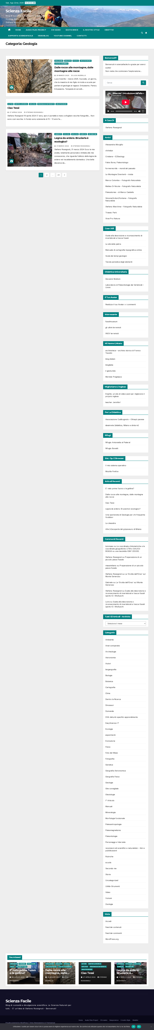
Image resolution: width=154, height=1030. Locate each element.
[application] (125, 102)
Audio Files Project (36, 30)
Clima (107, 693)
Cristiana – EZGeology (114, 156)
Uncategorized (85, 60)
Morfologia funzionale (115, 818)
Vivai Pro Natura (112, 218)
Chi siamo (56, 30)
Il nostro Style (91, 30)
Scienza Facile (18, 11)
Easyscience (72, 30)
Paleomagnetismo (113, 830)
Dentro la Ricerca (21, 104)
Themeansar (50, 1023)
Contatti (82, 36)
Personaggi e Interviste (46, 104)
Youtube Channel (63, 36)
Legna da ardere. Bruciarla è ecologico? (122, 509)
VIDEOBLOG (43, 36)
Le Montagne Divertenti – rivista (119, 174)
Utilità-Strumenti (61, 63)
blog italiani (110, 359)
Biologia (108, 675)
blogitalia (109, 365)
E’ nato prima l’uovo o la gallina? (119, 488)
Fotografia (109, 759)
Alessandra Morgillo (114, 144)
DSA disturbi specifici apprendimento (121, 717)
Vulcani (108, 898)
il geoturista (110, 371)
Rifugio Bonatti (111, 448)
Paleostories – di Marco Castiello (119, 192)
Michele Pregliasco (113, 377)
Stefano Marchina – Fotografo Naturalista (123, 206)
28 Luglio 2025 (18, 977)
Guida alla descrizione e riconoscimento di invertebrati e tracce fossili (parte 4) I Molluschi (125, 593)
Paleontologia (111, 836)
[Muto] (139, 111)
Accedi (108, 921)
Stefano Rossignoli (34, 112)
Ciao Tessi (13, 107)
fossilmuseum (111, 321)
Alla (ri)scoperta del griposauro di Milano (123, 529)
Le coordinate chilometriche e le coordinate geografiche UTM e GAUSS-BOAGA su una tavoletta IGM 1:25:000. (125, 548)
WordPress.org (112, 939)
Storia (108, 874)
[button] (142, 33)
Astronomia (110, 657)
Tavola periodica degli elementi (118, 262)
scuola (75, 60)
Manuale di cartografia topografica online (123, 250)
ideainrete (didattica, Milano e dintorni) (122, 425)
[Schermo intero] (143, 111)
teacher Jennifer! (113, 402)
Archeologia (110, 651)
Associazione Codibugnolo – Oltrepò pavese (124, 419)
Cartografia (110, 687)
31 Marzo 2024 (62, 146)
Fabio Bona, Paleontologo (116, 162)
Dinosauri (109, 705)
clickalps (109, 150)
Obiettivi (109, 30)
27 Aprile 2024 (16, 112)
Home (18, 30)
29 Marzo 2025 (63, 75)
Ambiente (58, 134)
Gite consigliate (111, 788)
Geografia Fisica (112, 777)
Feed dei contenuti (113, 927)
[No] (151, 1027)
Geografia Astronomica (115, 771)
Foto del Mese (111, 753)
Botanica (109, 681)
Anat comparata (112, 646)
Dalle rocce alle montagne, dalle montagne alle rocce (59, 973)
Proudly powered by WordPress (17, 1023)
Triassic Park (111, 212)
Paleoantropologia (113, 824)
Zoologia (109, 904)
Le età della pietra (113, 244)
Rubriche (83, 134)
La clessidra (110, 523)
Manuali (108, 806)
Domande (109, 711)
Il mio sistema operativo (115, 465)
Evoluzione (59, 60)
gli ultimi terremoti (113, 327)
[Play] (108, 111)
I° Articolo (109, 800)
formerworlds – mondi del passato (120, 168)
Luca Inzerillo (79, 75)
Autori (10, 104)
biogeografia (110, 669)
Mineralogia (110, 812)
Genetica (109, 765)
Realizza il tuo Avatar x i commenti (120, 304)
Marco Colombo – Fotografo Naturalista (122, 180)
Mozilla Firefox (111, 471)
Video (107, 892)
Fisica (107, 747)
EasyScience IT (112, 723)
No (139, 1026)
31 (58, 175)
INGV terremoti (112, 333)
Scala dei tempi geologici (116, 256)
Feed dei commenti (113, 933)
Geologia (68, 60)
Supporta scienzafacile (20, 36)
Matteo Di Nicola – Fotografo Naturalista (123, 186)
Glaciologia (110, 794)
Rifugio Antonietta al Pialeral (117, 442)
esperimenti (110, 735)
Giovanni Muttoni (112, 279)
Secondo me (92, 134)
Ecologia (66, 134)
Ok (134, 1026)
